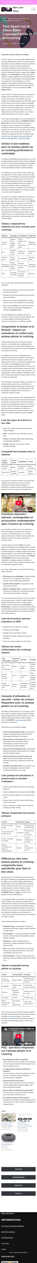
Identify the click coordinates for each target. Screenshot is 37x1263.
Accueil (5, 18)
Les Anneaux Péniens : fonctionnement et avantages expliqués (7, 1124)
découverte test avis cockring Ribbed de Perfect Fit (7, 1144)
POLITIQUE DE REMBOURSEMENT (12, 1226)
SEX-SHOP (18, 1169)
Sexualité (21, 43)
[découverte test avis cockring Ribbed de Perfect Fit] (8, 1138)
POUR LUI (18, 1193)
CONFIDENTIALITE (7, 1237)
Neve (10, 1252)
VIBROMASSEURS (18, 1177)
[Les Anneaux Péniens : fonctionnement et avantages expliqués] (8, 1117)
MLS (6, 43)
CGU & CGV (5, 1243)
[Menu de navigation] (33, 9)
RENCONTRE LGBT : (8, 1256)
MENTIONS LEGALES (8, 1232)
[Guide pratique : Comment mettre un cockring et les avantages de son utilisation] (25, 1117)
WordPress (24, 1252)
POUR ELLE (18, 1185)
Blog (9, 18)
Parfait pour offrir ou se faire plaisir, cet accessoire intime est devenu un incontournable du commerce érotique (17, 136)
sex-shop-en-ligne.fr (9, 600)
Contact (3, 1249)
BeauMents (9, 386)
